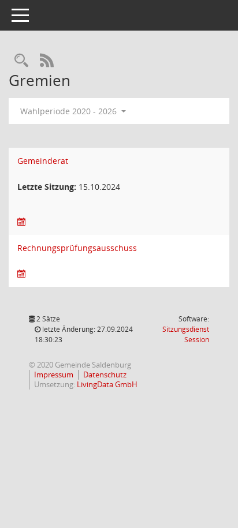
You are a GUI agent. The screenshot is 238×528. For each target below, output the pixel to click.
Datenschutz (105, 374)
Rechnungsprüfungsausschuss (77, 247)
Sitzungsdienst (185, 334)
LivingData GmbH (107, 384)
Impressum (53, 374)
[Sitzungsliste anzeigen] (21, 221)
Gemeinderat (42, 160)
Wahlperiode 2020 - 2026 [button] (69, 111)
